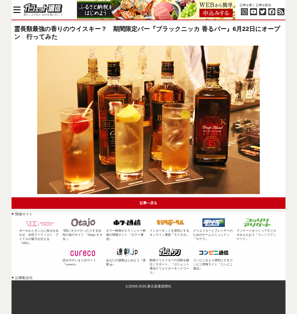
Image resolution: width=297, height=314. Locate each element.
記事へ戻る (148, 203)
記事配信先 (24, 278)
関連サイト (24, 214)
